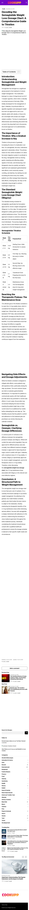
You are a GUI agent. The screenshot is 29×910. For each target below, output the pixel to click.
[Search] (27, 732)
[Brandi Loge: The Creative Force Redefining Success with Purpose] (6, 690)
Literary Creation (6, 799)
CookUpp (4, 742)
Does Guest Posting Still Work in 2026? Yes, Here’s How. (17, 830)
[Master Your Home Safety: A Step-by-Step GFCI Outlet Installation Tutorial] (4, 849)
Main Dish (4, 802)
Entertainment (6, 767)
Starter (4, 816)
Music (3, 804)
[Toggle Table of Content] (17, 71)
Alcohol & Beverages (7, 758)
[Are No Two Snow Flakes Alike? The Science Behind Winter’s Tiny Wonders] (4, 837)
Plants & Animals (6, 811)
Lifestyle (4, 797)
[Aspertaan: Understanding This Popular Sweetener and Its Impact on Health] (14, 866)
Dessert (4, 765)
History (4, 785)
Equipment (5, 769)
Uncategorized (6, 823)
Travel (3, 820)
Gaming (4, 778)
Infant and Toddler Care (8, 795)
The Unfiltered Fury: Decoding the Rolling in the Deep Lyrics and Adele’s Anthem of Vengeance (18, 842)
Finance (4, 774)
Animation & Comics (7, 760)
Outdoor (4, 806)
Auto (3, 762)
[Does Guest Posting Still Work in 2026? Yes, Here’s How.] (4, 831)
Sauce (3, 813)
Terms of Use (4, 904)
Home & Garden (6, 790)
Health (3, 8)
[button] (2, 2)
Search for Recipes (7, 730)
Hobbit (3, 788)
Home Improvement (7, 792)
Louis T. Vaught (14, 851)
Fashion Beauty (6, 772)
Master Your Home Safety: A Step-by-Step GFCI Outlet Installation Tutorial (17, 848)
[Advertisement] (14, 54)
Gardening (5, 781)
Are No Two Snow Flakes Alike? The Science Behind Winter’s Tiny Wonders (18, 836)
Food (3, 776)
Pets (3, 809)
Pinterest (13, 749)
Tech (3, 818)
